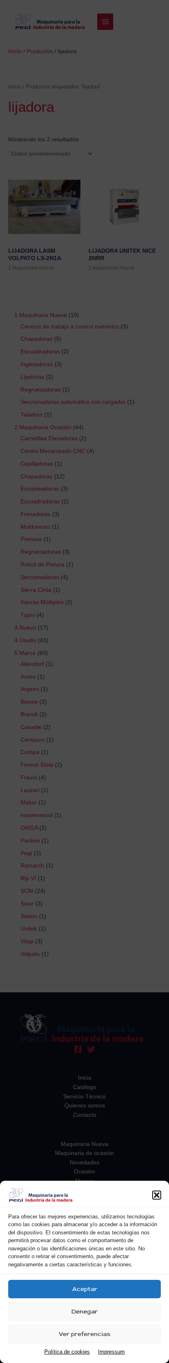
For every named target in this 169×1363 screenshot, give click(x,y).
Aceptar (84, 1289)
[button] (157, 1195)
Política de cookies (67, 1352)
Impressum (111, 1352)
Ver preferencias (84, 1334)
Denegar (84, 1311)
